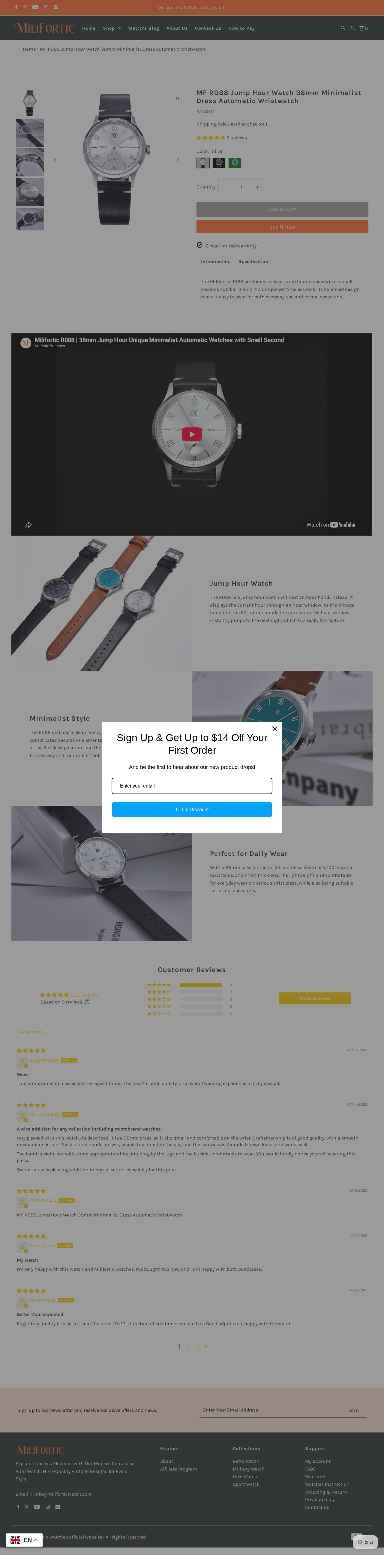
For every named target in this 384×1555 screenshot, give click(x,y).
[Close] (275, 729)
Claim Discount (192, 809)
